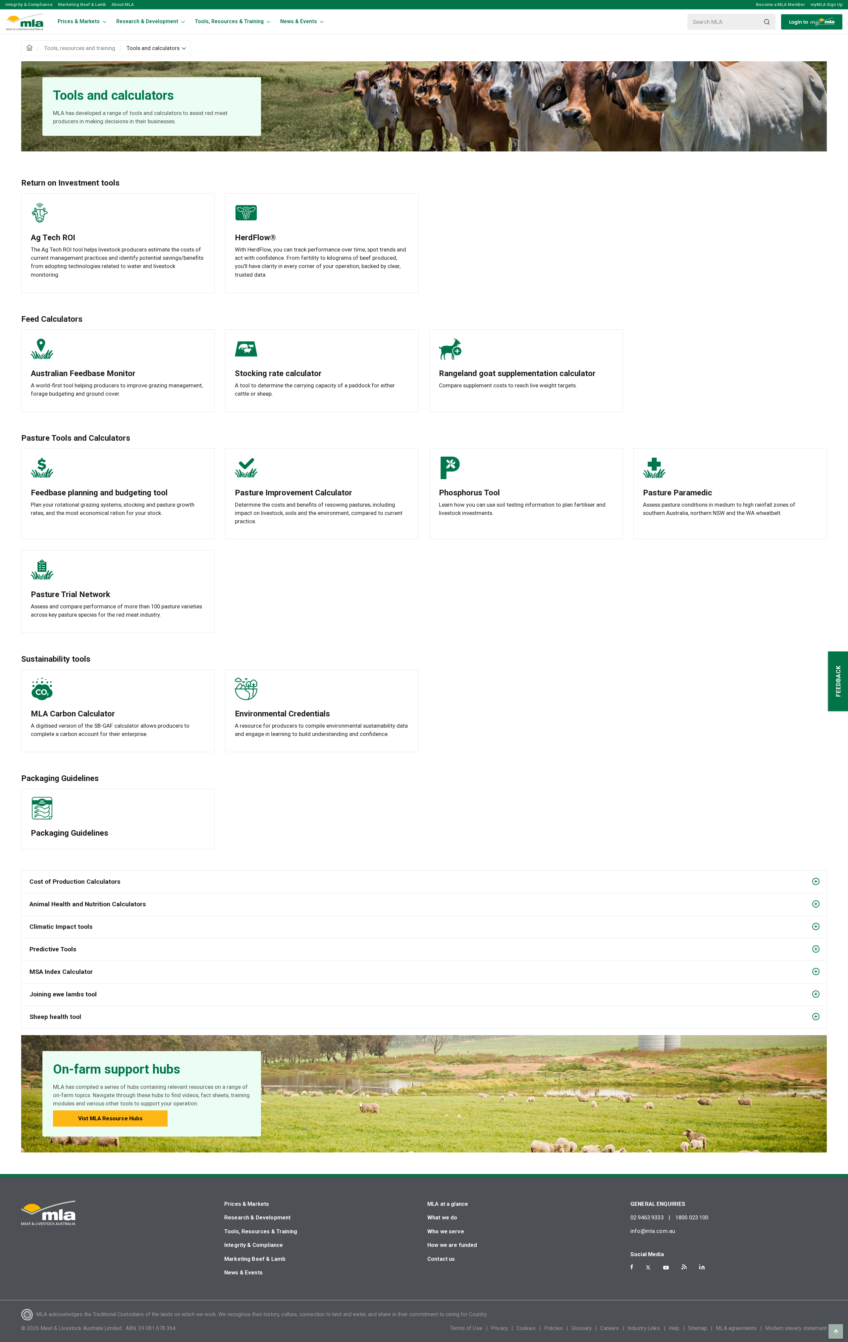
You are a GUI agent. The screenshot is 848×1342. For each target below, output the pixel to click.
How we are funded (452, 1245)
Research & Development (257, 1217)
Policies (553, 1328)
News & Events (243, 1272)
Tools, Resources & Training (260, 1231)
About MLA (122, 4)
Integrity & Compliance (29, 4)
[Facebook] (631, 1266)
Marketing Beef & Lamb (82, 4)
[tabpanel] (424, 106)
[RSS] (684, 1266)
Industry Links (644, 1328)
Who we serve (445, 1231)
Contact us (441, 1259)
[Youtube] (666, 1267)
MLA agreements (736, 1328)
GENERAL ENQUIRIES (658, 1204)
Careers (609, 1328)
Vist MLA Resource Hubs (110, 1118)
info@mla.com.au (652, 1231)
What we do (442, 1217)
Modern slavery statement (796, 1328)
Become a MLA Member (780, 4)
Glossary (581, 1328)
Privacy (499, 1328)
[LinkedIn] (702, 1266)
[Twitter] (648, 1267)
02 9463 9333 (646, 1217)
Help (674, 1328)
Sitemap (697, 1328)
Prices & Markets (246, 1204)
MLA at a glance (447, 1204)
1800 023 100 (692, 1217)
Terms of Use (466, 1328)
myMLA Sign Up (827, 4)
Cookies (526, 1328)
